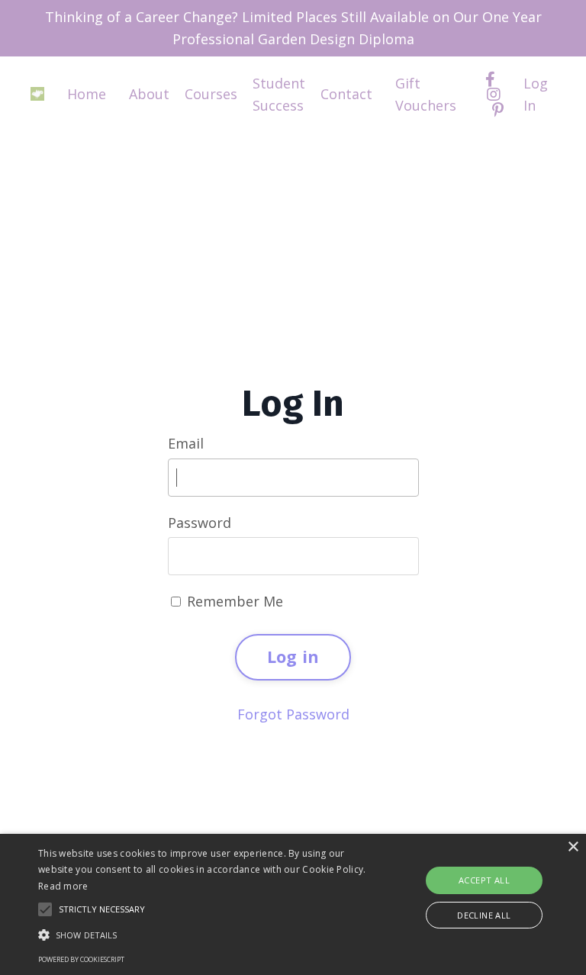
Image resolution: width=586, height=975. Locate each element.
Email (186, 443)
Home (86, 94)
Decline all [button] (483, 915)
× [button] (572, 847)
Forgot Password (293, 714)
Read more (63, 886)
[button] (203, 934)
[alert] (293, 904)
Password (199, 522)
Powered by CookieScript (81, 959)
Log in (293, 656)
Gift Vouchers (425, 94)
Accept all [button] (484, 880)
